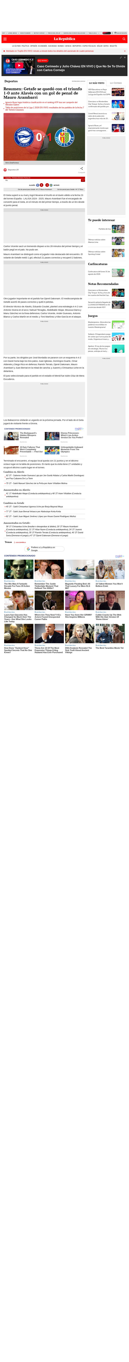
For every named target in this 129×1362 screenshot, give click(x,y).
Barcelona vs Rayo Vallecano (74, 33)
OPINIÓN (33, 46)
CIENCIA (68, 46)
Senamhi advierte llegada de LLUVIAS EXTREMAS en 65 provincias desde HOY (99, 304)
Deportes (11, 81)
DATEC (106, 46)
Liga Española (21, 542)
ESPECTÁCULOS (89, 46)
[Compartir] (81, 168)
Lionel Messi (12, 33)
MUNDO (61, 46)
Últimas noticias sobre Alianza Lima (96, 241)
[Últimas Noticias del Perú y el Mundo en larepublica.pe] (64, 39)
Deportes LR (13, 170)
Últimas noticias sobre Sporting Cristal (96, 253)
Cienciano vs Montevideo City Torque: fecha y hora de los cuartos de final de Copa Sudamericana (99, 294)
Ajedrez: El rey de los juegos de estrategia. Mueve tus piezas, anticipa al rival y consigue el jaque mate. (99, 350)
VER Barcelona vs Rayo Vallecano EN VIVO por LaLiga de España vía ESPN (99, 91)
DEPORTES (77, 46)
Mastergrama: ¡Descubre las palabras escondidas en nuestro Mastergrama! (99, 324)
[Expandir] (121, 58)
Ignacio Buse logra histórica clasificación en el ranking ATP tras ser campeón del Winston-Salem (41, 103)
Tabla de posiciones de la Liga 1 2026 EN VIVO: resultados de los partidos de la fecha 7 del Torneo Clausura (44, 108)
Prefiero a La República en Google (43, 548)
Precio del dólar (54, 33)
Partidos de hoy (105, 229)
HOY (3, 33)
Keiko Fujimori (25, 33)
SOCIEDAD (52, 46)
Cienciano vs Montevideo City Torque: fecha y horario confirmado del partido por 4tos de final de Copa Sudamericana (99, 106)
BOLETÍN (113, 46)
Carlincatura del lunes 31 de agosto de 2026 (99, 273)
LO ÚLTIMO (16, 46)
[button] (5, 39)
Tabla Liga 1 (93, 33)
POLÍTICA (25, 46)
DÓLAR (99, 46)
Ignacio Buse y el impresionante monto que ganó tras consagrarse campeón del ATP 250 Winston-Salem (98, 131)
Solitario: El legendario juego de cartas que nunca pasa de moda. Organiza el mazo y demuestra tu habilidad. (99, 338)
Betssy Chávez (39, 33)
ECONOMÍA (42, 46)
